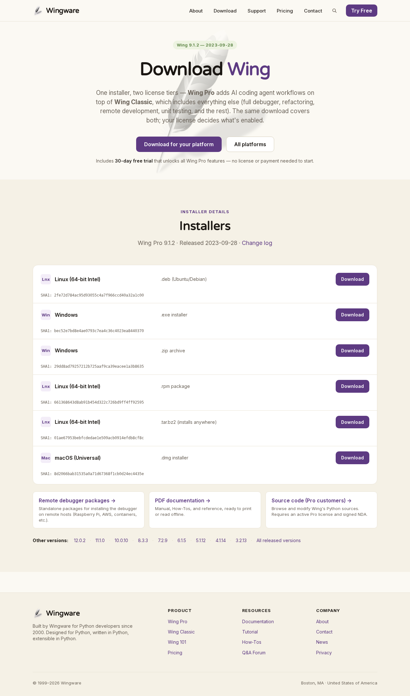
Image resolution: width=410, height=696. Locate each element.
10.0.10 (121, 540)
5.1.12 (201, 540)
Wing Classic (181, 631)
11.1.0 (100, 540)
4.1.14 (221, 540)
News (322, 642)
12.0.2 (80, 540)
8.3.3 (143, 540)
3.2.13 (241, 540)
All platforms (250, 144)
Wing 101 (177, 642)
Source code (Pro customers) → (312, 500)
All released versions (279, 540)
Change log (257, 242)
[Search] (334, 10)
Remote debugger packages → (77, 500)
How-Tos (251, 642)
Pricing (285, 11)
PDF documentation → (182, 500)
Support (257, 11)
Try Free (361, 10)
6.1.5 (181, 540)
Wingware (62, 10)
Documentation (258, 621)
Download (225, 11)
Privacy (324, 652)
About (196, 11)
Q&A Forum (254, 652)
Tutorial (250, 631)
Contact (313, 11)
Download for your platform (179, 144)
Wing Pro (177, 621)
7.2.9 (163, 540)
